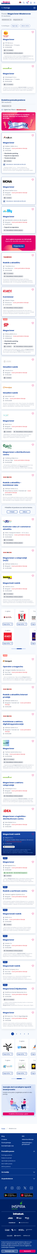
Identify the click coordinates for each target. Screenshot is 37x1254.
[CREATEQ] (22, 1067)
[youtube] (18, 1188)
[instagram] (12, 1188)
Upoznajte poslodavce (8, 1161)
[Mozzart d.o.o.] (7, 637)
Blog (2, 1136)
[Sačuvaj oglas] (33, 32)
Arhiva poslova (6, 1166)
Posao (3, 1128)
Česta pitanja (6, 1143)
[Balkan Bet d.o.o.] (7, 1067)
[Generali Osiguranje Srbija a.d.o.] (22, 637)
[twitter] (25, 1188)
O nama (4, 1139)
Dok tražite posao (6, 1164)
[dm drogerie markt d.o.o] (7, 1048)
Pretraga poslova (6, 1155)
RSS (23, 1136)
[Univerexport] (22, 1048)
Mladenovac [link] (13, 1128)
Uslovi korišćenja (27, 1139)
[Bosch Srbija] (22, 618)
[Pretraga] (24, 2)
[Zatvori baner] (33, 114)
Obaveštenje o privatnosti (27, 1143)
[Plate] (27, 2)
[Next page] (28, 1033)
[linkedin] (31, 1188)
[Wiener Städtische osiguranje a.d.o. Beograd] (7, 618)
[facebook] (5, 1188)
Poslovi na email (6, 1158)
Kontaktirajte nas (7, 1146)
